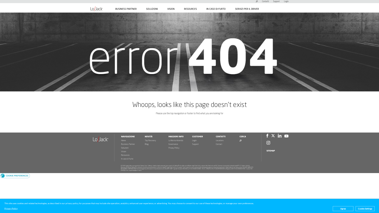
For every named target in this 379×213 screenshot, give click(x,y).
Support (276, 2)
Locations (220, 141)
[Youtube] (286, 136)
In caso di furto (216, 9)
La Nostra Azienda (175, 141)
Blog (146, 144)
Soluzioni (152, 9)
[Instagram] (268, 143)
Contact (219, 144)
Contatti (265, 2)
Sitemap (270, 151)
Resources (190, 9)
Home (123, 141)
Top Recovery (150, 141)
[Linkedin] (279, 136)
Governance (173, 144)
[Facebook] (267, 136)
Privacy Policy (173, 148)
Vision (171, 9)
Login (286, 2)
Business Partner (126, 9)
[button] (15, 177)
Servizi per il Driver (247, 9)
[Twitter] (273, 136)
